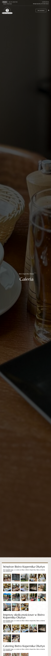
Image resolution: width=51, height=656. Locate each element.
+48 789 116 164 (45, 1)
